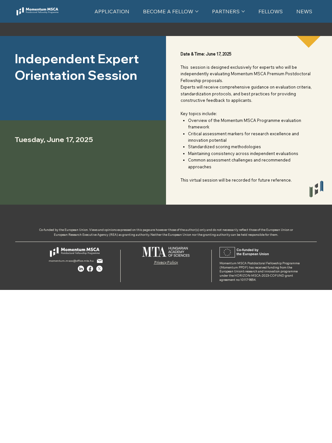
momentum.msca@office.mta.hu (71, 260)
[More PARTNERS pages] (243, 11)
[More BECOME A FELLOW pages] (196, 11)
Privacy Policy (166, 262)
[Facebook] (90, 269)
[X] (99, 269)
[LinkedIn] (81, 269)
